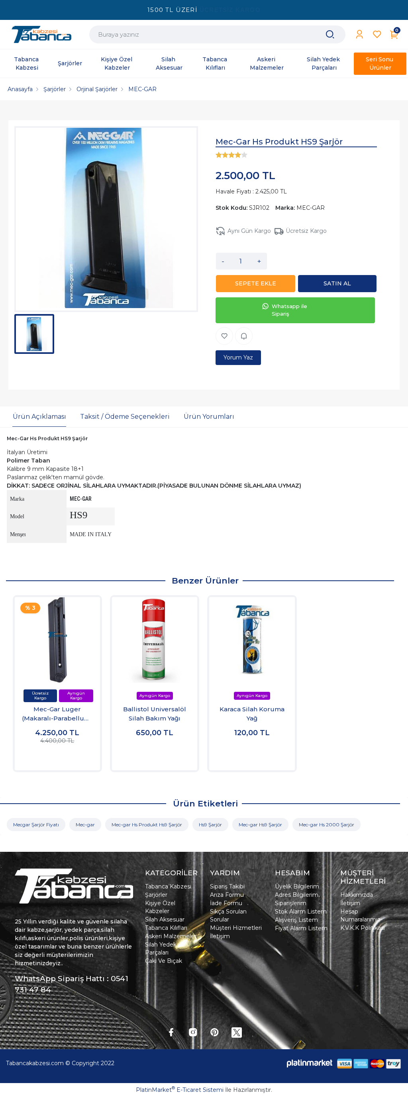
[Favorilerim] (377, 34)
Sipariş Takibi (227, 886)
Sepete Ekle (57, 756)
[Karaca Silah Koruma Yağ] (251, 639)
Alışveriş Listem (296, 919)
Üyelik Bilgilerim (297, 886)
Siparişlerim (290, 903)
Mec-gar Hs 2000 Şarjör (326, 825)
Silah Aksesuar (164, 919)
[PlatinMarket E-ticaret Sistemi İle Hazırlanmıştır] (309, 1063)
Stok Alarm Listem (301, 911)
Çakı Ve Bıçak (163, 960)
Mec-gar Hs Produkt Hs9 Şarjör (147, 825)
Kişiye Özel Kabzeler (160, 907)
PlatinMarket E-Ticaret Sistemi (180, 1089)
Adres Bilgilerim (296, 894)
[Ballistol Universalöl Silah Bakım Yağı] (154, 639)
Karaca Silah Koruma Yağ (252, 713)
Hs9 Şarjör (210, 825)
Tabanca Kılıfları (166, 927)
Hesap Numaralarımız (360, 915)
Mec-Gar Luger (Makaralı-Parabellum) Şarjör (57, 714)
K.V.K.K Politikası (362, 927)
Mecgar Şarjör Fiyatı (36, 825)
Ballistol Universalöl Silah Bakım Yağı (154, 713)
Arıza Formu (227, 894)
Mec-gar (85, 825)
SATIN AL (337, 283)
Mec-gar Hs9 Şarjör (260, 825)
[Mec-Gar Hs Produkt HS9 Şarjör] (106, 219)
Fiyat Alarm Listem (301, 928)
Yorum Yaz (238, 357)
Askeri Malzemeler (170, 936)
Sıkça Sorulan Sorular (228, 915)
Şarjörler (156, 894)
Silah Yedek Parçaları (161, 948)
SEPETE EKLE (255, 283)
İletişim (220, 936)
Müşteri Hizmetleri (236, 927)
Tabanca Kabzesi (168, 886)
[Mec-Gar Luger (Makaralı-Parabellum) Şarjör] (57, 639)
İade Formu (226, 903)
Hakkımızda (356, 894)
